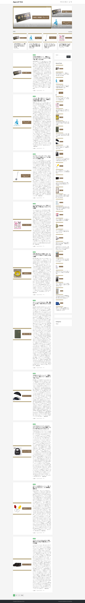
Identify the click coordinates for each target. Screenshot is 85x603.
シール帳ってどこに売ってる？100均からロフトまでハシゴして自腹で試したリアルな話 (62, 260)
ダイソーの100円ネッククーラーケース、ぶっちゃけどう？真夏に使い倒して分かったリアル (62, 231)
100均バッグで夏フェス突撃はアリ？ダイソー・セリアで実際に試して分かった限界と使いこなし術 (62, 309)
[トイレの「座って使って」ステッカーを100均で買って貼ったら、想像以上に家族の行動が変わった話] (62, 23)
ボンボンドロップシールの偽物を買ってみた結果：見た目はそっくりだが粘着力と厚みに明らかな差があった (62, 296)
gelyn (34, 90)
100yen (34, 96)
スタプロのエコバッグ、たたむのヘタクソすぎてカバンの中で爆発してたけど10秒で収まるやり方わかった (42, 427)
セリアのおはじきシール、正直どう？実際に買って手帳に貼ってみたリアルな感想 (64, 44)
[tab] (14, 31)
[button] (15, 17)
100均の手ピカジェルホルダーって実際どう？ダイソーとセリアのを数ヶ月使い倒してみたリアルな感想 (62, 248)
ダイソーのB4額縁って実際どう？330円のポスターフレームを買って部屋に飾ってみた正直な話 (62, 196)
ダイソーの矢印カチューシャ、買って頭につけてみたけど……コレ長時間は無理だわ (42, 487)
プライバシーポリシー (64, 1)
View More (70, 31)
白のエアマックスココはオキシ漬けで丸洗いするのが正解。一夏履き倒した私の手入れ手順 (62, 243)
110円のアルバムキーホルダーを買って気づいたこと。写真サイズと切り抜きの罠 (63, 272)
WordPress (64, 601)
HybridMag (70, 601)
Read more (35, 146)
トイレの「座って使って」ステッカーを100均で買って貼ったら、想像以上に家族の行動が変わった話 (42, 99)
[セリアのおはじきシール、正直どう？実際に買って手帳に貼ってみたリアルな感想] (65, 37)
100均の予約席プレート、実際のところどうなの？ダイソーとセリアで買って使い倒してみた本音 (42, 58)
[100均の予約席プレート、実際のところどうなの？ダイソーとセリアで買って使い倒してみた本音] (32, 17)
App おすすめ (18, 2)
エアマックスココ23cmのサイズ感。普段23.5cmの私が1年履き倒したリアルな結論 (41, 542)
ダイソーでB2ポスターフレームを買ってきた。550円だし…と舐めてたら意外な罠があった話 (62, 284)
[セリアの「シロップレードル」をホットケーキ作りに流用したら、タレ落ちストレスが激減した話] (50, 37)
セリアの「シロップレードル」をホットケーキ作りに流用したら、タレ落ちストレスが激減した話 (42, 157)
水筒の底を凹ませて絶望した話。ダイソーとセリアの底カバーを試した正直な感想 (42, 255)
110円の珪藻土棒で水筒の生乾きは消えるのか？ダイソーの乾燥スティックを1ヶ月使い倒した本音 (63, 208)
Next (22, 595)
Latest (14, 31)
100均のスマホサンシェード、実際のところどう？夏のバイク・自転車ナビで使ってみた (42, 377)
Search (57, 54)
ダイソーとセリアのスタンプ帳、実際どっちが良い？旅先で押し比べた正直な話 (42, 304)
